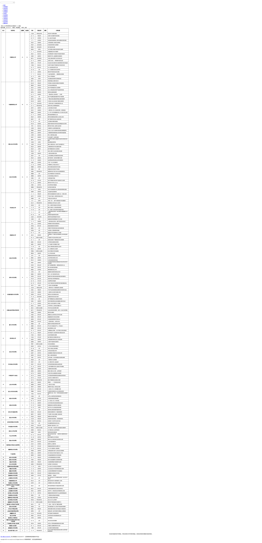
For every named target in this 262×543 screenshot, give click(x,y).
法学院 (5, 13)
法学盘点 (5, 11)
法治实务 (5, 20)
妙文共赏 (5, 21)
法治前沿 (5, 16)
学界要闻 (5, 6)
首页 (4, 5)
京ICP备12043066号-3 (6, 536)
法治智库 (5, 15)
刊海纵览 (5, 10)
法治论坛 (5, 8)
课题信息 (5, 23)
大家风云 (5, 18)
